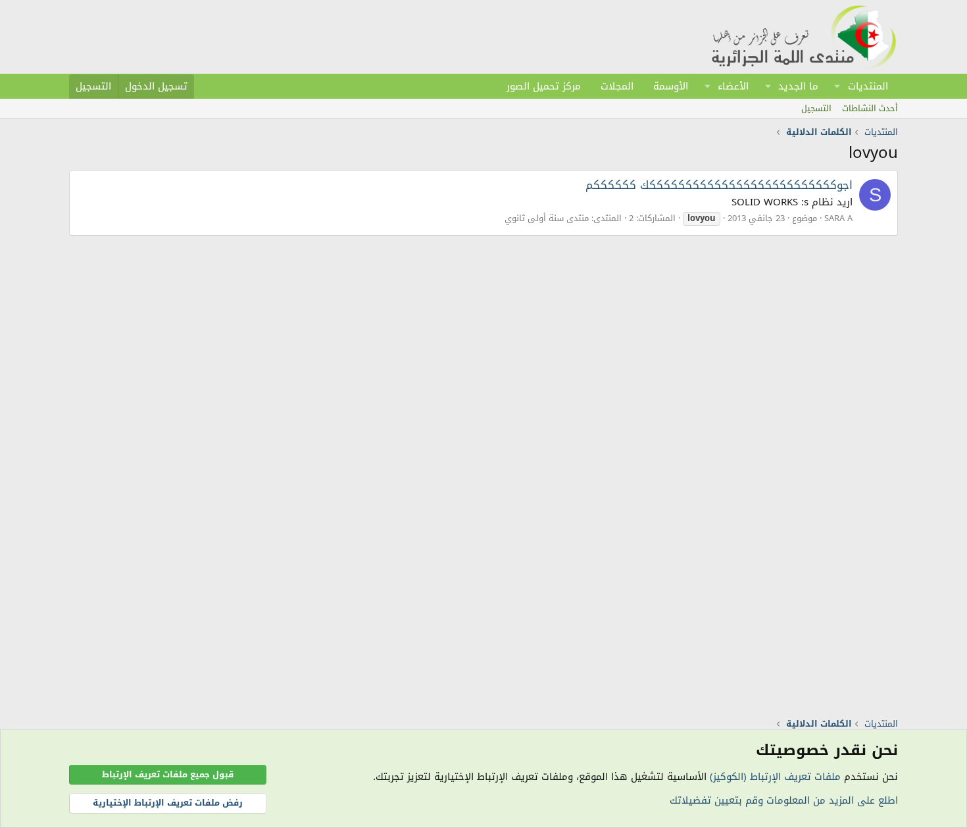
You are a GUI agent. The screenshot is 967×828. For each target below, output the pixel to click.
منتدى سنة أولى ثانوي (547, 218)
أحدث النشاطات (870, 108)
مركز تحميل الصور (544, 86)
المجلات (617, 86)
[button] (837, 86)
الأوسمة (670, 86)
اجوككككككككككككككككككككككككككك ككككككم (719, 184)
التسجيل (816, 108)
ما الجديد (798, 86)
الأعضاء (733, 86)
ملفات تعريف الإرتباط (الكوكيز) (775, 776)
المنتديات (868, 86)
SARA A (838, 218)
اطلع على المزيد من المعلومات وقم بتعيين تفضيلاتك (784, 800)
